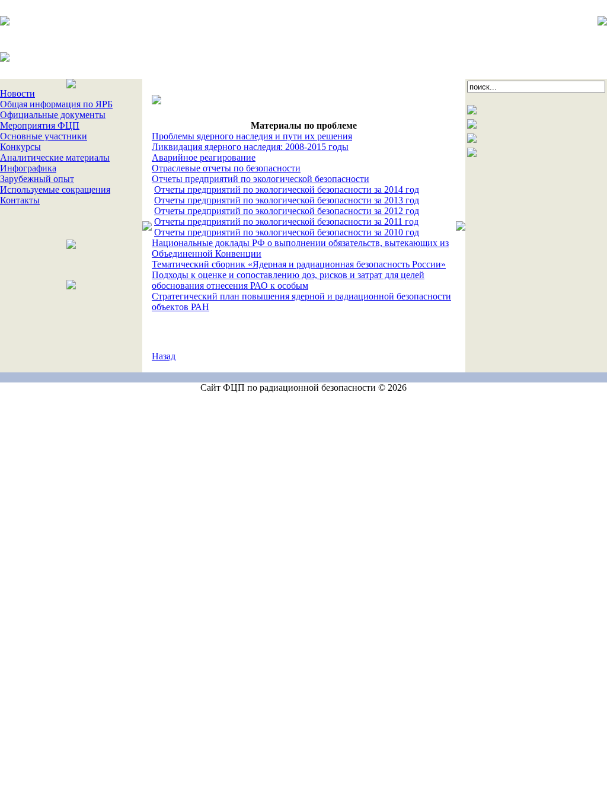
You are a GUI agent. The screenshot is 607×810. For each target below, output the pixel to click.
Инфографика (28, 168)
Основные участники (43, 136)
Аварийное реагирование (203, 157)
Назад (163, 356)
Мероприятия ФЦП (39, 125)
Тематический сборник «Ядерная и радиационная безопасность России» (299, 264)
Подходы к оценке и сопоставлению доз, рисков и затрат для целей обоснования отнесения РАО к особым (288, 280)
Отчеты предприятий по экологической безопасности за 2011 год (286, 221)
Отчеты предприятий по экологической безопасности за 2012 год (286, 211)
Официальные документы (53, 115)
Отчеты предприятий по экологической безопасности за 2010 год (286, 232)
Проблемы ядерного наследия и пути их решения (252, 136)
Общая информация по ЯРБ (56, 104)
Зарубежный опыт (37, 179)
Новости (17, 93)
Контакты (20, 200)
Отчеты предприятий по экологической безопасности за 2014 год (286, 189)
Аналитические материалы (55, 157)
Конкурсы (20, 147)
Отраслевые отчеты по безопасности (226, 168)
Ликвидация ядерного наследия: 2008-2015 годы (250, 147)
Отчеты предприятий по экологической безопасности (260, 179)
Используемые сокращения (55, 189)
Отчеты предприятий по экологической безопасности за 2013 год (286, 200)
